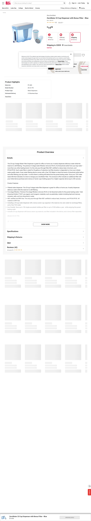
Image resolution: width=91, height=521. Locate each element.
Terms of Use (58, 64)
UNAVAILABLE (69, 517)
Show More (45, 224)
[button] (68, 45)
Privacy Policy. (61, 61)
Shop (51, 15)
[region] (46, 60)
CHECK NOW (84, 66)
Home (4, 12)
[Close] (71, 54)
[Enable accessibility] (89, 486)
